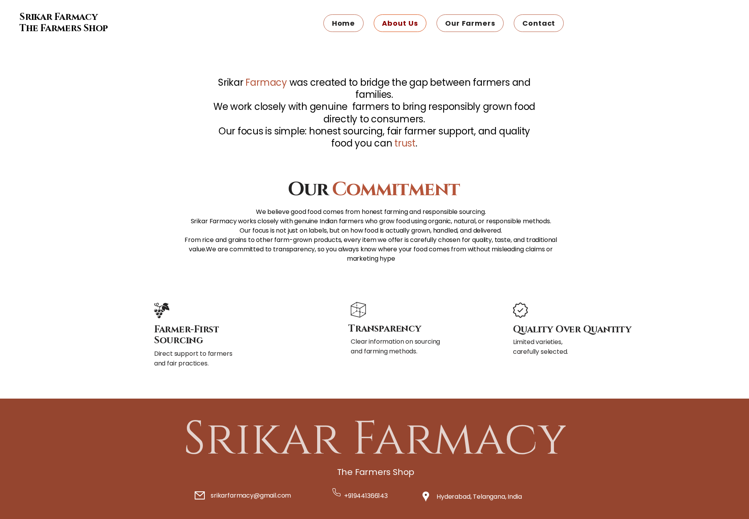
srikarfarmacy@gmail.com (251, 495)
